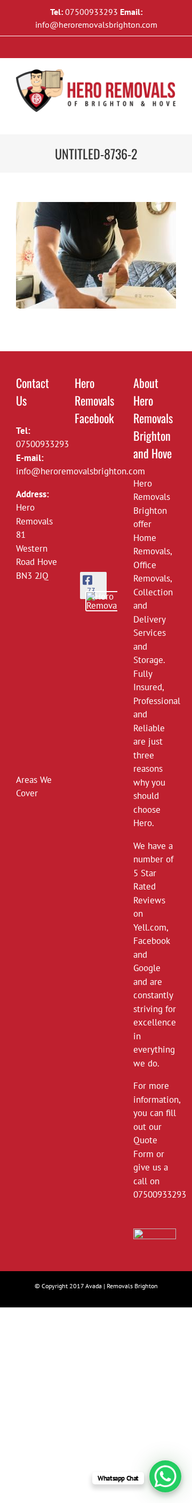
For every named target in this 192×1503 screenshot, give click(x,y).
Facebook (151, 941)
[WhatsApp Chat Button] (165, 1476)
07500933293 (91, 11)
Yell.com (149, 927)
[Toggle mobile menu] (171, 117)
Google (147, 968)
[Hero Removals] (106, 601)
